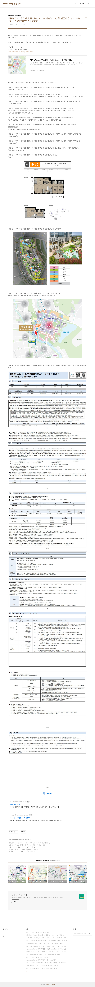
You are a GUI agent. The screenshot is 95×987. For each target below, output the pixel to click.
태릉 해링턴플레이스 (58, 935)
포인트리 (64, 946)
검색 (90, 933)
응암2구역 (56, 946)
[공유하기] (14, 832)
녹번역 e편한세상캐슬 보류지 (56, 943)
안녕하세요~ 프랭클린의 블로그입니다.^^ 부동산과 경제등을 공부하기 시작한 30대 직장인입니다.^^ (38, 897)
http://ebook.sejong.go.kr (18, 801)
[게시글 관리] (17, 832)
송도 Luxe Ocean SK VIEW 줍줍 (36, 949)
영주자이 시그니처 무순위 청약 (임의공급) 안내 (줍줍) (21, 851)
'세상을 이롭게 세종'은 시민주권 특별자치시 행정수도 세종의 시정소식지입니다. (34, 807)
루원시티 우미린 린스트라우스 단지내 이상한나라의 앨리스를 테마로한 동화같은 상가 (36, 820)
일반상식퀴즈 (30, 965)
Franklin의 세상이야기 (12, 3)
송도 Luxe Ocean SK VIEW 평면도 (36, 941)
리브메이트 (63, 963)
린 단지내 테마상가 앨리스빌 (20, 818)
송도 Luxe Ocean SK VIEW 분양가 (57, 949)
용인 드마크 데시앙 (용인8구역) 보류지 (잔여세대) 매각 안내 (22, 847)
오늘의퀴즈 (53, 960)
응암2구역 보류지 (39, 938)
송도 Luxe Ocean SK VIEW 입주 (59, 952)
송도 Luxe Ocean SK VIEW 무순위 (56, 938)
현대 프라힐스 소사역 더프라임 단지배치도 (38, 935)
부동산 (10, 839)
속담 (49, 946)
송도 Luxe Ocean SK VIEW (34, 963)
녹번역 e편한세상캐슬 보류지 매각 (58, 941)
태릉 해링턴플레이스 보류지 (34, 954)
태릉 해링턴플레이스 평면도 (52, 954)
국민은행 (29, 938)
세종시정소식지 (15, 804)
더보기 (28, 971)
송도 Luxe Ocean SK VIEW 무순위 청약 (38, 932)
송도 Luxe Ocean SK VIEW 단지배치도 (38, 957)
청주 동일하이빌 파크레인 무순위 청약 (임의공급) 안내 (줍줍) (23, 849)
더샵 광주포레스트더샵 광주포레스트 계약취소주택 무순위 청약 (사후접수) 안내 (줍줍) (28, 843)
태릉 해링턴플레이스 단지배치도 (36, 943)
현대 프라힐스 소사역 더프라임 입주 (37, 952)
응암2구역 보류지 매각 (33, 968)
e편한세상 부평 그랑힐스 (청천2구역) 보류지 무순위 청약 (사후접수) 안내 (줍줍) (27, 845)
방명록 (82, 4)
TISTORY (48, 984)
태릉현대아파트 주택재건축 (49, 968)
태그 (89, 4)
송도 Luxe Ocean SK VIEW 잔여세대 (37, 960)
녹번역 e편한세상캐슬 (51, 963)
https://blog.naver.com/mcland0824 (21, 815)
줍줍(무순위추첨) (17, 839)
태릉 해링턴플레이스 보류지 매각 (36, 946)
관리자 (53, 984)
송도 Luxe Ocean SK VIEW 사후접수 (47, 965)
